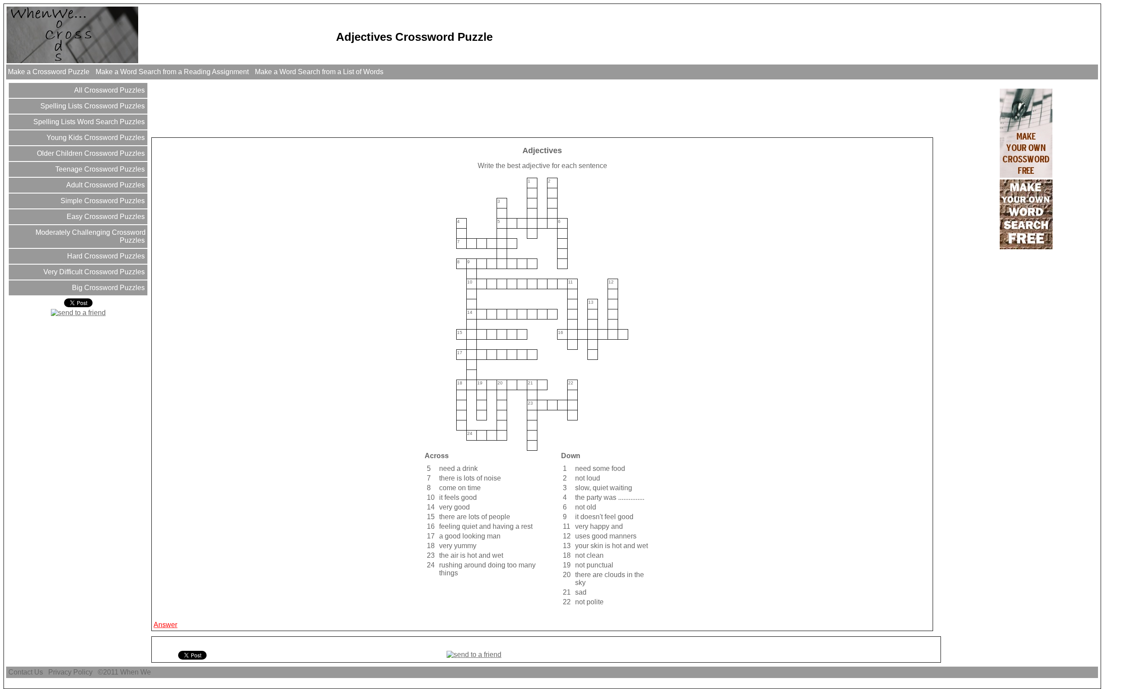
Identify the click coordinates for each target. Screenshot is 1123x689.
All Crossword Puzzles (108, 90)
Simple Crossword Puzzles (102, 201)
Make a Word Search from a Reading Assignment (172, 71)
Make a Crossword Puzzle (48, 71)
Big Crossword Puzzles (107, 287)
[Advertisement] (312, 108)
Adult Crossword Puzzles (104, 185)
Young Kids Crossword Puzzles (95, 137)
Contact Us (26, 672)
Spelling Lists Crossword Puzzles (92, 106)
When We (136, 672)
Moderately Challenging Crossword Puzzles (90, 236)
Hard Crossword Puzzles (105, 256)
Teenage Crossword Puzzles (99, 169)
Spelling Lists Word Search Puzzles (88, 122)
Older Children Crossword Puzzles (90, 153)
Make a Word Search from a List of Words (319, 71)
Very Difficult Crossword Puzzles (93, 272)
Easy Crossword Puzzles (105, 216)
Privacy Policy (70, 672)
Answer (165, 624)
